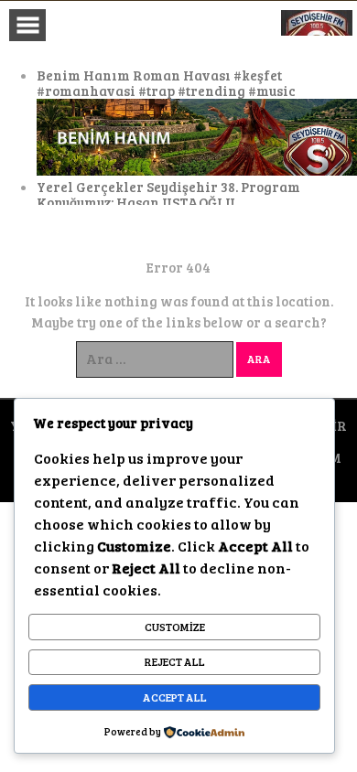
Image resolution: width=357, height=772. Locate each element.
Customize (175, 626)
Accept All (175, 697)
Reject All (175, 661)
